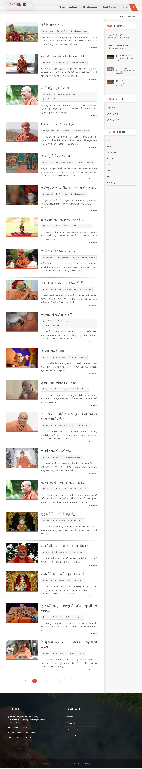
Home (121, 16)
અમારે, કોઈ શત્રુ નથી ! (56, 155)
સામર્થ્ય (109, 165)
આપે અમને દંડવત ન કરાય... (59, 251)
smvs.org (69, 717)
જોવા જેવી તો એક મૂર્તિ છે (115, 35)
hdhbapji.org (70, 723)
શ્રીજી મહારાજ (111, 108)
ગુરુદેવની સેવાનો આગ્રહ (122, 81)
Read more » (93, 47)
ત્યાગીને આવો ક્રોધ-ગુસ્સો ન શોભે (63, 573)
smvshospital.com (73, 736)
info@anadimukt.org (19, 727)
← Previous (26, 681)
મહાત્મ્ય (109, 177)
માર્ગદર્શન (109, 147)
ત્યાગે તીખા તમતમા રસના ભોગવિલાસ (65, 545)
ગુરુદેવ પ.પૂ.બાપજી (112, 114)
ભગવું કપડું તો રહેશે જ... (56, 450)
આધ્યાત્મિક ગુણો (112, 183)
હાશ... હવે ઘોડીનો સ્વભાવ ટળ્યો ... (62, 219)
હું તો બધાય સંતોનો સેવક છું (58, 382)
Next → (79, 681)
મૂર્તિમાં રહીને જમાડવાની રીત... (124, 56)
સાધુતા (109, 171)
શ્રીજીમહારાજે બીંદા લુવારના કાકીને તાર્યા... (68, 187)
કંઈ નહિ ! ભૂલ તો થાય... (56, 87)
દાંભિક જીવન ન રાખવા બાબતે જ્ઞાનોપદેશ (119, 46)
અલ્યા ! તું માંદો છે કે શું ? (56, 314)
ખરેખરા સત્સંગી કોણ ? (122, 68)
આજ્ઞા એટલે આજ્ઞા (53, 350)
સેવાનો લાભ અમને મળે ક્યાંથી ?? (62, 282)
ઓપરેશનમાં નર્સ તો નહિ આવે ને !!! (63, 56)
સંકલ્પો (109, 141)
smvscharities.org (73, 730)
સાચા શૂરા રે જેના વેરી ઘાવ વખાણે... (62, 482)
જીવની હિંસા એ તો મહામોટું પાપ (61, 514)
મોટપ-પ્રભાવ (110, 159)
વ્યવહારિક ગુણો (111, 153)
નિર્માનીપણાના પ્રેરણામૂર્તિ (57, 124)
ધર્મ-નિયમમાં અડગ (53, 24)
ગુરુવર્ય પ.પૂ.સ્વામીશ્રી (113, 120)
